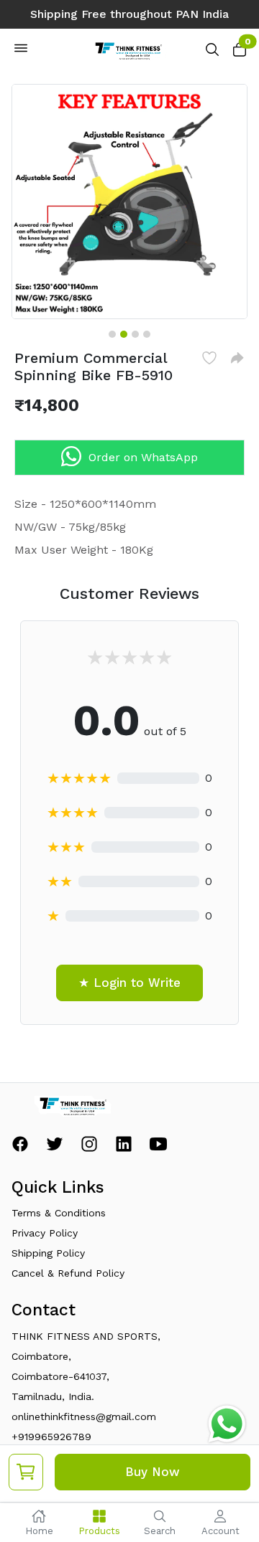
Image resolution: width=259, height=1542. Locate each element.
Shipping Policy (48, 1253)
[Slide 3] (135, 334)
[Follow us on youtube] (158, 1147)
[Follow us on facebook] (20, 1147)
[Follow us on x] (54, 1147)
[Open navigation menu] (21, 50)
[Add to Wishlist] (209, 357)
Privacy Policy (45, 1233)
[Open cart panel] (239, 53)
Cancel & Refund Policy (68, 1273)
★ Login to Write (129, 982)
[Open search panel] (212, 53)
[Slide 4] (146, 334)
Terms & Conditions (59, 1213)
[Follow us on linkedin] (123, 1147)
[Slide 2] (123, 334)
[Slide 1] (112, 334)
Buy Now (152, 1472)
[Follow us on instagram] (89, 1147)
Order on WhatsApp (143, 457)
